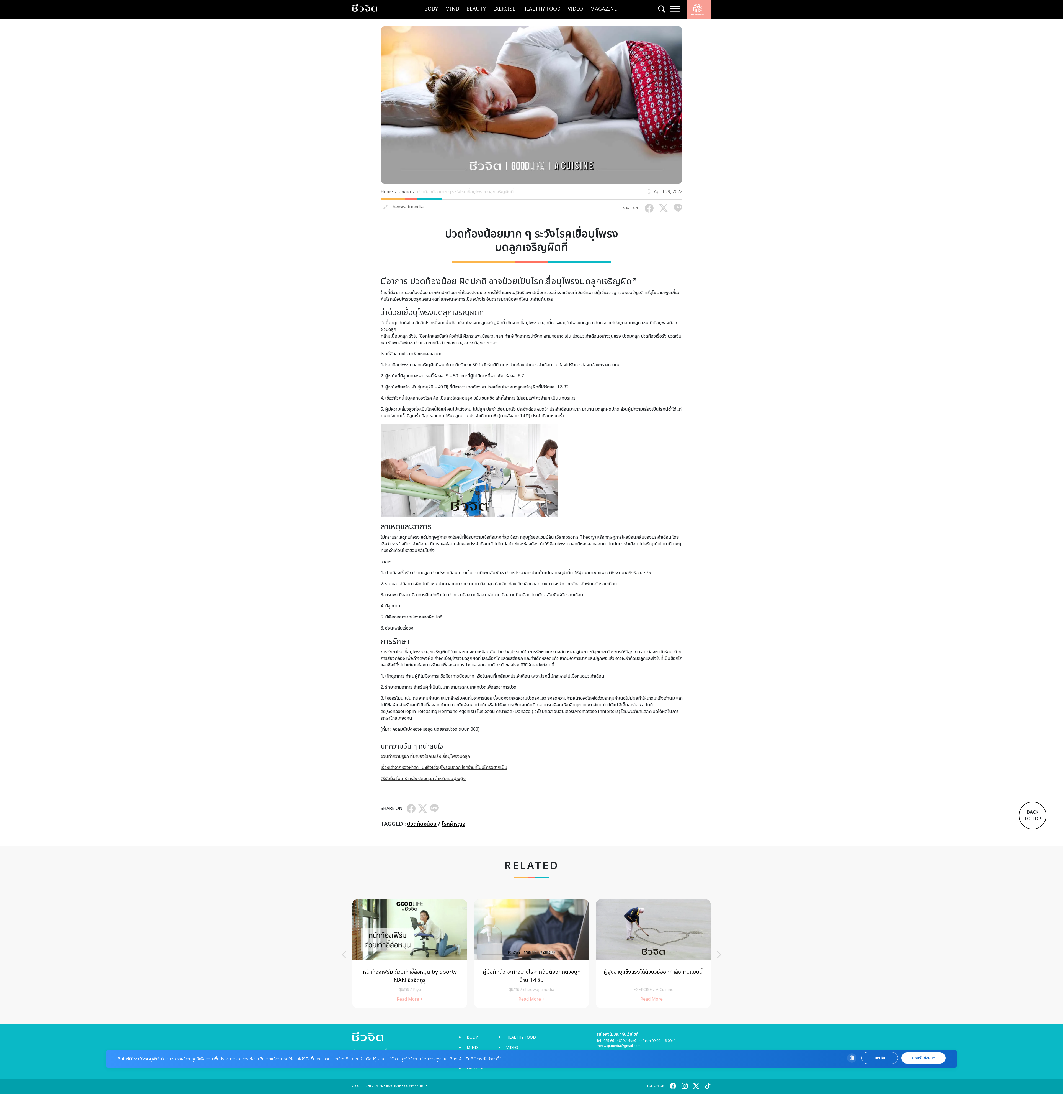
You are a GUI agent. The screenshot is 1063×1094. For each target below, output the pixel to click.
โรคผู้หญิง (453, 824)
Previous (344, 954)
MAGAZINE (603, 9)
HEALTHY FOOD (541, 9)
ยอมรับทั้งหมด (923, 1058)
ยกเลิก (879, 1058)
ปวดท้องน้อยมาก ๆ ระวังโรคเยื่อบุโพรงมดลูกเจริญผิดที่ (465, 191)
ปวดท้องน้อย (422, 824)
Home (387, 191)
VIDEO (575, 9)
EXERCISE (504, 9)
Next (719, 954)
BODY (431, 9)
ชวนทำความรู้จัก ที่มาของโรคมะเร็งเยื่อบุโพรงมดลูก (425, 756)
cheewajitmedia (407, 207)
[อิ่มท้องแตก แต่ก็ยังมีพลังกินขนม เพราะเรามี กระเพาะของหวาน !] (653, 953)
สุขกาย (405, 191)
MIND (452, 9)
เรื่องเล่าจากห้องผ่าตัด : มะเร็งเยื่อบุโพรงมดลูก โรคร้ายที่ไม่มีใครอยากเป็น (444, 767)
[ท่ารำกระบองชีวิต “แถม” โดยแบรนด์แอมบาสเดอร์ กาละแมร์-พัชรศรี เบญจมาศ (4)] (531, 953)
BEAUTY (476, 9)
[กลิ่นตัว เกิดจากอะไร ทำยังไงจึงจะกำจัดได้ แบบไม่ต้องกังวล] (409, 953)
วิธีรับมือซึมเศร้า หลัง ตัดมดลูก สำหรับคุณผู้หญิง (423, 778)
